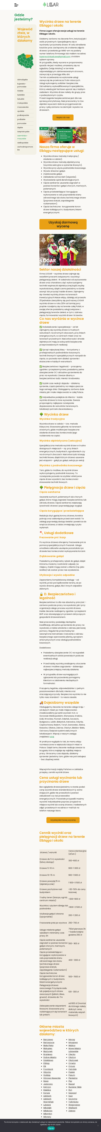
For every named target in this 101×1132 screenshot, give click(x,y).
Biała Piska (48, 1045)
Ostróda (72, 1069)
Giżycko (47, 1072)
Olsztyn (72, 1057)
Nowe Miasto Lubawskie (74, 1050)
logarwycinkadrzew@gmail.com (54, 56)
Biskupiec (47, 1048)
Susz (70, 1096)
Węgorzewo (74, 1104)
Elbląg (46, 1063)
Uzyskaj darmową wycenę (63, 224)
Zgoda (51, 1128)
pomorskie (21, 123)
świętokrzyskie (23, 131)
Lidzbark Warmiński (48, 1100)
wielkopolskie (22, 142)
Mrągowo (73, 1042)
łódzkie (20, 91)
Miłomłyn (47, 1113)
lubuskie (20, 99)
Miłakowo (47, 1110)
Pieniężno (72, 1078)
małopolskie (22, 103)
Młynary (47, 1116)
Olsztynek (73, 1060)
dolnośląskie (22, 79)
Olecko (71, 1054)
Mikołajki (47, 1107)
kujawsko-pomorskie (21, 85)
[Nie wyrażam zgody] (98, 1125)
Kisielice (47, 1090)
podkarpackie (23, 115)
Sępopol (72, 1093)
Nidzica (71, 1045)
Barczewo (48, 1039)
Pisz (70, 1081)
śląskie (20, 127)
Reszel (71, 1084)
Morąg (71, 1039)
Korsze (46, 1093)
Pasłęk (71, 1072)
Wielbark (72, 1107)
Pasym (71, 1075)
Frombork (48, 1069)
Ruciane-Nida (74, 1087)
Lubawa (47, 1104)
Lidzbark (47, 1096)
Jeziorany (48, 1084)
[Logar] (50, 5)
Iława (45, 1081)
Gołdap (46, 1075)
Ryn (70, 1090)
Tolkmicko (73, 1101)
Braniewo (47, 1054)
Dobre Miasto (49, 1057)
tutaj (52, 736)
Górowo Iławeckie (52, 1078)
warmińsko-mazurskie (22, 137)
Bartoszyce (48, 1042)
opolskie (20, 111)
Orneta (72, 1063)
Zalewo (71, 1110)
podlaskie (21, 119)
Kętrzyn (47, 1087)
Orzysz (71, 1066)
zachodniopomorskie (25, 148)
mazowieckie (23, 107)
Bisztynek (47, 1051)
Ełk (44, 1066)
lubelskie (21, 95)
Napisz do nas (63, 117)
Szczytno (72, 1098)
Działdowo (48, 1060)
